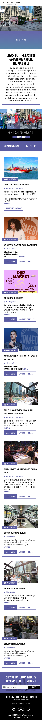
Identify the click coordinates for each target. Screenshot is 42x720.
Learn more (10, 261)
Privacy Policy (17, 717)
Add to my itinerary (14, 208)
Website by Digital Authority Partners (21, 703)
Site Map (25, 717)
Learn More (21, 137)
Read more (7, 204)
